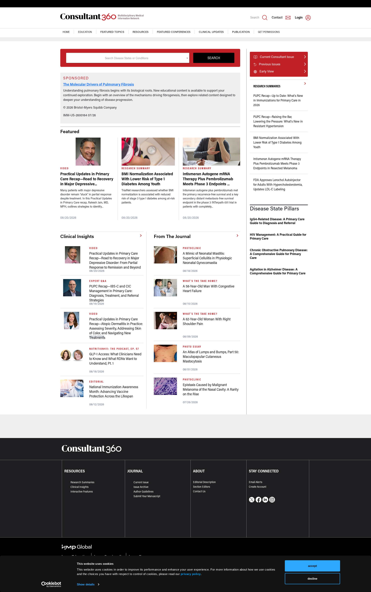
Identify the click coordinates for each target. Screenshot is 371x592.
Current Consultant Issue (277, 57)
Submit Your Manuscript (147, 496)
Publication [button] (241, 32)
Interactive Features (82, 491)
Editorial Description (204, 482)
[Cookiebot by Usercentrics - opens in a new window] (51, 584)
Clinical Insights (79, 487)
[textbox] (128, 58)
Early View (267, 71)
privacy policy (191, 573)
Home (66, 32)
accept (312, 565)
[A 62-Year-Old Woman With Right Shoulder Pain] (167, 320)
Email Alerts (255, 482)
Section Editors (201, 486)
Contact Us (199, 491)
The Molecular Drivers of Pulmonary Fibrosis (98, 84)
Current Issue (141, 482)
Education (85, 32)
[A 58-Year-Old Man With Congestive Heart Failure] (167, 287)
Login (299, 17)
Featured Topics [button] (112, 32)
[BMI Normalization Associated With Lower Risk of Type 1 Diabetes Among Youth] (148, 152)
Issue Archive (141, 487)
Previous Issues (269, 64)
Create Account (257, 486)
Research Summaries (82, 482)
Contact (277, 17)
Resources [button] (141, 32)
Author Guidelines (143, 491)
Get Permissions (269, 32)
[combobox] (127, 58)
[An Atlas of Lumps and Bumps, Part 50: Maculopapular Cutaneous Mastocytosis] (167, 353)
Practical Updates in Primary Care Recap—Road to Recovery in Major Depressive (86, 178)
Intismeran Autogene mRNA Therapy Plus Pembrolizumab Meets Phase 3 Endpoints (208, 178)
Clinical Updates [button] (211, 32)
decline (312, 578)
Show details (85, 584)
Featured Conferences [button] (174, 32)
